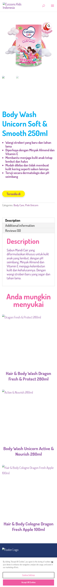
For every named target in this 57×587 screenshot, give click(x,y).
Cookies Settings (28, 575)
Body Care (19, 205)
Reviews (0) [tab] (13, 230)
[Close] (52, 562)
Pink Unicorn (31, 205)
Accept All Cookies (28, 582)
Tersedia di (13, 194)
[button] (49, 26)
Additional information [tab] (20, 225)
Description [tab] (12, 220)
